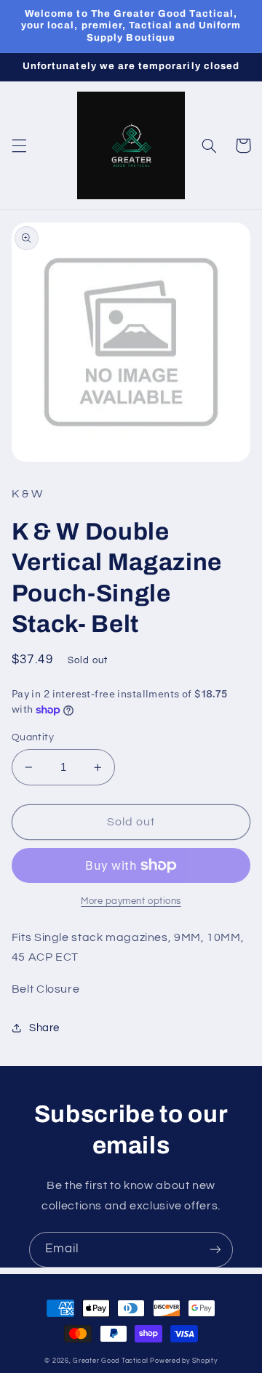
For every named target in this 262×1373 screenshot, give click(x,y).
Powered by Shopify (183, 1361)
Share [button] (44, 1027)
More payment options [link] (131, 901)
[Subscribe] (215, 1250)
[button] (19, 145)
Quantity (33, 737)
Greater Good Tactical (110, 1361)
